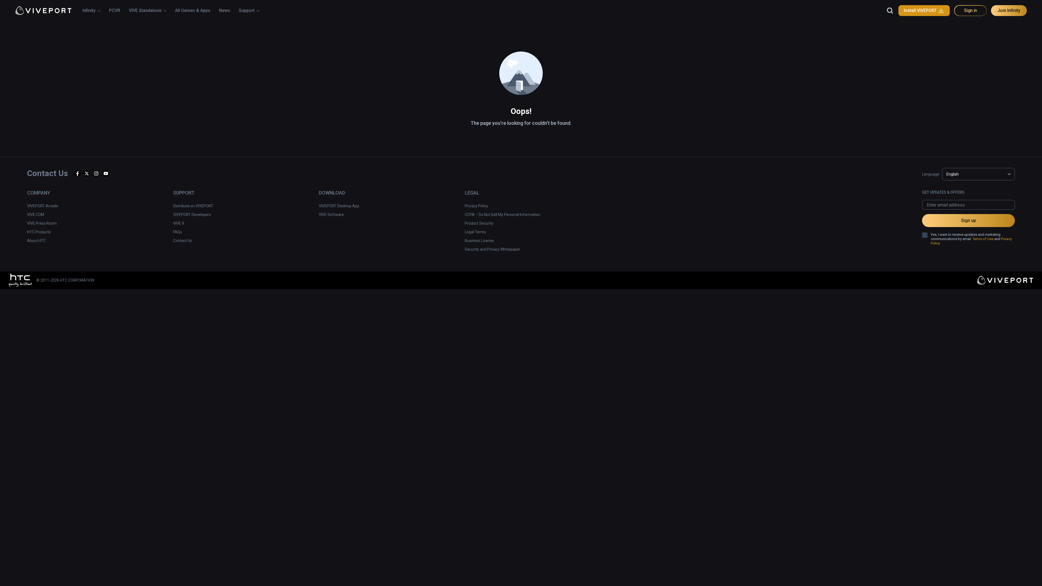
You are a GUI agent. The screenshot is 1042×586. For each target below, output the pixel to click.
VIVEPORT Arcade (42, 206)
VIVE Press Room (42, 223)
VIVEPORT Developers (192, 214)
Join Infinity (1008, 10)
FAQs (177, 232)
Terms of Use (983, 239)
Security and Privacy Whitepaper (492, 249)
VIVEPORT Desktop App (339, 206)
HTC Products (39, 232)
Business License (479, 240)
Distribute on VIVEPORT (193, 206)
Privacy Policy (476, 206)
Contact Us (182, 240)
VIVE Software (331, 214)
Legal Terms (475, 232)
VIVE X (178, 223)
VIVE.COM (35, 214)
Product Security (479, 223)
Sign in (970, 10)
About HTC (36, 240)
